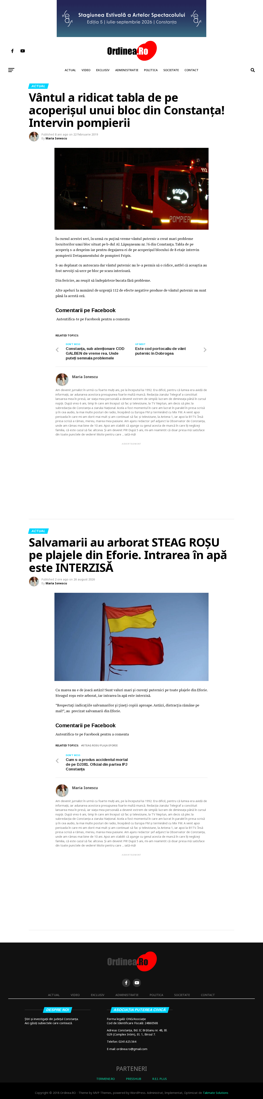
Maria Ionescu (56, 138)
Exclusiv (103, 70)
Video (86, 70)
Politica (151, 70)
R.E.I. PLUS (159, 1079)
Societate (171, 70)
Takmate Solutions (215, 1093)
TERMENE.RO (105, 1079)
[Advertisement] (131, 474)
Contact (191, 70)
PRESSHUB (133, 1079)
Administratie (126, 70)
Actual (70, 70)
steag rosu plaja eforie (100, 745)
